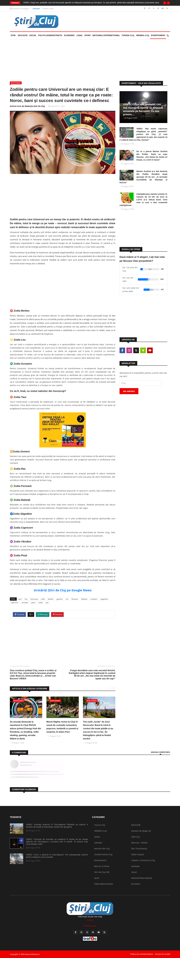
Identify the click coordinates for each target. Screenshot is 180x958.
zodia (40, 602)
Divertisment (158, 35)
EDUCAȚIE (23, 35)
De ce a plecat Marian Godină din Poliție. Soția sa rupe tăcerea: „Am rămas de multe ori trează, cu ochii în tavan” (151, 155)
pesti (33, 602)
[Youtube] (163, 8)
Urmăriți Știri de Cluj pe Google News (63, 590)
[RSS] (167, 8)
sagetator (104, 599)
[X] (154, 8)
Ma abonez (129, 391)
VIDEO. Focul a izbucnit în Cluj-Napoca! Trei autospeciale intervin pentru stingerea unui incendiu (57, 856)
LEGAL (79, 35)
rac (67, 599)
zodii (43, 599)
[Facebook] (145, 8)
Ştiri (13, 35)
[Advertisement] (119, 21)
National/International (106, 35)
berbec (50, 599)
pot (47, 602)
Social (32, 35)
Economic (69, 35)
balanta (84, 599)
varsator (25, 602)
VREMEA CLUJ (142, 35)
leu (26, 599)
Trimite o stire (48, 8)
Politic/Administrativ (50, 35)
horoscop (34, 599)
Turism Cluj (128, 35)
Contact (36, 8)
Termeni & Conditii (162, 954)
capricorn (14, 602)
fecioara (75, 599)
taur (20, 599)
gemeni (60, 599)
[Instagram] (149, 8)
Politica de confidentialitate (141, 954)
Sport (87, 35)
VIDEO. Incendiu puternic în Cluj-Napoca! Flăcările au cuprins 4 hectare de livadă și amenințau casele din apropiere (57, 825)
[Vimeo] (158, 8)
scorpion (93, 599)
